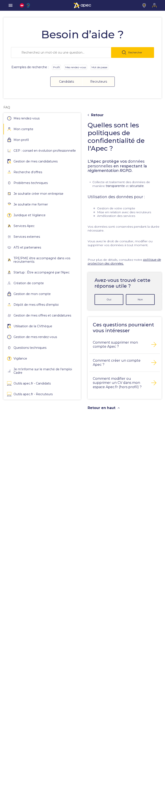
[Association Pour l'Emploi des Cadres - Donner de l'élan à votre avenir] (82, 5)
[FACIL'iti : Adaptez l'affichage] (22, 5)
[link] (6, 107)
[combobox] (82, 52)
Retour (97, 115)
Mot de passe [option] (99, 67)
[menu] (10, 5)
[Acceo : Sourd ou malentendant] (28, 5)
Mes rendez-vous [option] (75, 67)
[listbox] (80, 69)
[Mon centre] (144, 5)
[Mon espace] (154, 5)
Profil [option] (56, 67)
